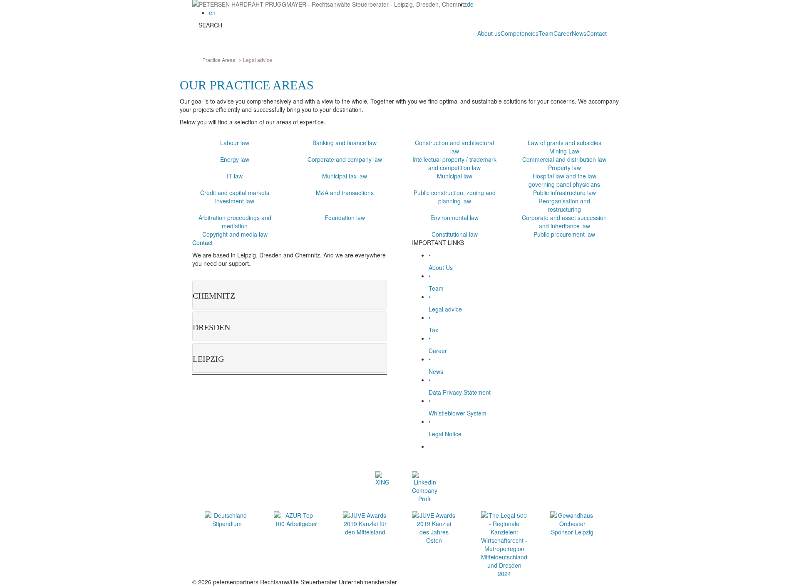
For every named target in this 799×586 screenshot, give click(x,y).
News (579, 33)
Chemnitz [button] (214, 295)
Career (562, 33)
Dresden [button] (211, 327)
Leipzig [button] (208, 358)
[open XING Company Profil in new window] (382, 478)
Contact (596, 33)
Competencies (519, 33)
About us (489, 33)
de (470, 4)
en (212, 12)
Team (545, 33)
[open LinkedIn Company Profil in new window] (423, 486)
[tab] (290, 294)
